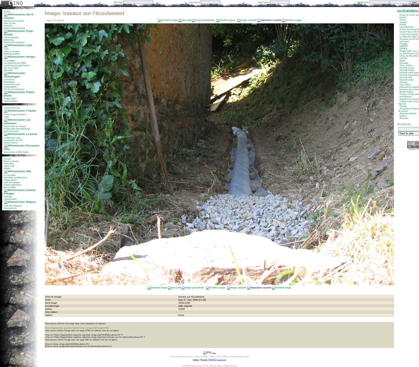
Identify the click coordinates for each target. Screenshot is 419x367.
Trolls (6, 117)
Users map (9, 166)
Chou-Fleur (405, 84)
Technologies (12, 76)
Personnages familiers (15, 114)
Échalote (404, 63)
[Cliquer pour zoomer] (219, 284)
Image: (84, 13)
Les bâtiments (407, 27)
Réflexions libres (12, 54)
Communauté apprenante (17, 65)
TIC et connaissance (14, 89)
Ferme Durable (11, 37)
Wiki (28, 171)
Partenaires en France (15, 126)
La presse (31, 134)
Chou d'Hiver (406, 65)
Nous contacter (11, 161)
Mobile (7, 168)
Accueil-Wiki (9, 175)
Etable (403, 24)
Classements (10, 180)
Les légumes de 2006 (15, 63)
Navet (402, 60)
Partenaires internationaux (17, 128)
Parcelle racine (407, 68)
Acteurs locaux (11, 131)
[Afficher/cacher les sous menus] (14, 14)
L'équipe (31, 110)
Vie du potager (11, 68)
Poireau (403, 82)
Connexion (9, 79)
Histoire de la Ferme (14, 21)
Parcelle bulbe (407, 80)
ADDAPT (403, 46)
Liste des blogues (13, 205)
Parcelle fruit (406, 77)
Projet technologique (14, 42)
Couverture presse (409, 34)
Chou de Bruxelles (409, 56)
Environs (8, 25)
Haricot (403, 116)
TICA (6, 49)
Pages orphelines (12, 185)
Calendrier (9, 163)
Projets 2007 (10, 98)
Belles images (407, 92)
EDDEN (403, 48)
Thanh (403, 20)
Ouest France (10, 142)
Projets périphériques (14, 28)
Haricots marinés (408, 113)
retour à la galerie (55, 20)
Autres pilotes (10, 101)
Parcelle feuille (407, 70)
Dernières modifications (15, 177)
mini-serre (404, 41)
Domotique (9, 82)
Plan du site (10, 23)
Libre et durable (12, 51)
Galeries (8, 196)
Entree (7, 11)
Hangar (403, 22)
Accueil (7, 159)
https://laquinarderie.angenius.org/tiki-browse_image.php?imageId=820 (77, 328)
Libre (29, 45)
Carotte (403, 58)
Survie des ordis (12, 84)
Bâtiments (9, 40)
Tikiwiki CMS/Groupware (213, 360)
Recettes (8, 70)
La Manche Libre (12, 138)
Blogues (31, 202)
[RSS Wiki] (207, 353)
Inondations (406, 96)
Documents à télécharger (16, 152)
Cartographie (10, 87)
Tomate (403, 106)
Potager (30, 56)
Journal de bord (12, 107)
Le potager (9, 60)
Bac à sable (10, 187)
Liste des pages (12, 182)
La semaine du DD (13, 140)
